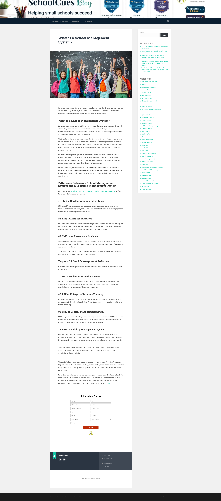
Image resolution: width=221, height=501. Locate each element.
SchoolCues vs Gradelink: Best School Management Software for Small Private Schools (152, 57)
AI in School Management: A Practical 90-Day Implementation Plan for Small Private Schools (154, 63)
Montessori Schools (147, 137)
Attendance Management (148, 87)
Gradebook (144, 112)
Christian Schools (146, 98)
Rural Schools (145, 150)
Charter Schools (146, 95)
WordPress (77, 497)
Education (144, 104)
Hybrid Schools (145, 115)
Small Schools (145, 172)
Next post (106, 466)
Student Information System (149, 181)
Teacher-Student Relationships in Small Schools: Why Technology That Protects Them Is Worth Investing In (154, 69)
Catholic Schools (146, 93)
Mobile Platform (146, 134)
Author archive (60, 459)
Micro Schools (145, 131)
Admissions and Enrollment (149, 81)
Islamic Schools (146, 120)
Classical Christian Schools (149, 101)
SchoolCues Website (60, 21)
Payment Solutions (146, 142)
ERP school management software (151, 109)
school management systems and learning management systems (92, 191)
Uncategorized (108, 458)
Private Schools (146, 148)
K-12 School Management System (151, 126)
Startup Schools (146, 178)
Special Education (146, 175)
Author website (64, 459)
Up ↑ (169, 497)
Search (142, 32)
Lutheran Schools (146, 128)
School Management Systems (150, 159)
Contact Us (88, 21)
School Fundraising (147, 156)
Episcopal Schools (146, 106)
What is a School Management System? (83, 40)
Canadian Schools (146, 90)
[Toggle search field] (168, 21)
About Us (75, 21)
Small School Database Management (152, 167)
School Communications (148, 153)
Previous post (108, 463)
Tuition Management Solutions (150, 183)
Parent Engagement (147, 139)
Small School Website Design (149, 170)
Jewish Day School (146, 123)
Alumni (143, 84)
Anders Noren (162, 497)
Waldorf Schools (146, 189)
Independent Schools (147, 117)
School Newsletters (147, 161)
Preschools (144, 145)
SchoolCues (144, 164)
